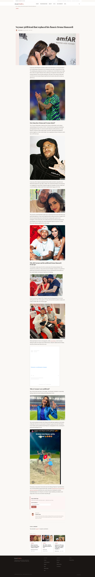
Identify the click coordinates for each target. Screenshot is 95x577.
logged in (38, 528)
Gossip (37, 3)
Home (16, 6)
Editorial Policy (59, 564)
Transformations (43, 3)
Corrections (58, 566)
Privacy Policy (71, 560)
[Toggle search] (79, 4)
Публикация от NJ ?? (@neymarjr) (45, 384)
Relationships (60, 3)
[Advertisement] (47, 17)
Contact (58, 562)
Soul (65, 3)
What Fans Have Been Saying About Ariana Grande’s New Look (35, 546)
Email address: (34, 502)
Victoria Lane (20, 30)
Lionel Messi (53, 340)
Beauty (50, 3)
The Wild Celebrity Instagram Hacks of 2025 (47, 546)
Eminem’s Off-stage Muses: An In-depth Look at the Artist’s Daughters (59, 546)
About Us (58, 560)
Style (54, 3)
